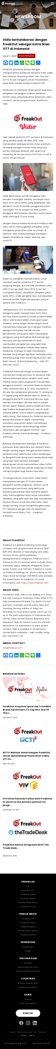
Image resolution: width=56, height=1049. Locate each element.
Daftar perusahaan (28, 987)
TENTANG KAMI (28, 958)
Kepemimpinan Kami (28, 967)
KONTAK (28, 1013)
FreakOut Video (28, 894)
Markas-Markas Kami (28, 983)
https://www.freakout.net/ (35, 582)
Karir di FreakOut (28, 1003)
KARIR (28, 994)
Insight (28, 951)
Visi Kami (28, 963)
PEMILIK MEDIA (28, 914)
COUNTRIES (28, 978)
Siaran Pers (28, 947)
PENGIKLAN (28, 881)
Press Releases (26, 55)
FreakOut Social (28, 906)
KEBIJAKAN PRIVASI (41, 1043)
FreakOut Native (28, 898)
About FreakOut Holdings (28, 971)
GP (28, 886)
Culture (28, 999)
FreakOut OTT (27, 890)
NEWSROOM (28, 942)
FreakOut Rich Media (28, 902)
